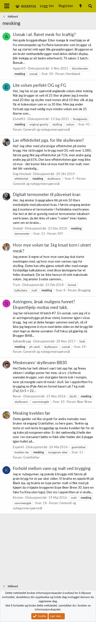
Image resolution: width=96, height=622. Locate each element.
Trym (16, 285)
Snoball (18, 228)
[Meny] (7, 6)
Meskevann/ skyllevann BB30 (40, 363)
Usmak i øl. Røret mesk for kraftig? (44, 35)
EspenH (18, 447)
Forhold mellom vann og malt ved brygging (52, 468)
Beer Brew (84, 402)
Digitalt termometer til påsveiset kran (46, 195)
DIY (60, 233)
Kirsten (18, 497)
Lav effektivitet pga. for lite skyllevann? (48, 140)
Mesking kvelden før (31, 413)
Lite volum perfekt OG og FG (39, 85)
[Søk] (90, 6)
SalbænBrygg (22, 341)
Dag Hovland (22, 174)
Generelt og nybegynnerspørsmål (46, 129)
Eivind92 (19, 119)
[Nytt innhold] (80, 6)
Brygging (84, 290)
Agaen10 (19, 68)
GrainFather (31, 457)
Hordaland (73, 74)
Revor (17, 396)
